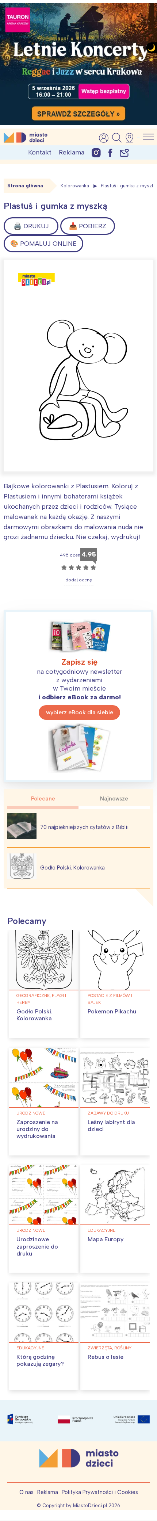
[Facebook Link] (110, 152)
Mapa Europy (105, 1239)
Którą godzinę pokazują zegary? (40, 1360)
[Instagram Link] (96, 152)
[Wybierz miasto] (132, 137)
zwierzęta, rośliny (109, 1347)
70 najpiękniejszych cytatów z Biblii (84, 827)
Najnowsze (114, 798)
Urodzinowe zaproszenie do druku (37, 1246)
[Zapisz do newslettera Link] (124, 152)
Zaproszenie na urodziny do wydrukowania (37, 1129)
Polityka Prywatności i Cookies (100, 1492)
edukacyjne (101, 1230)
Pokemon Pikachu (112, 1011)
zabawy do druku (108, 1113)
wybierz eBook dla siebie (79, 712)
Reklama (71, 152)
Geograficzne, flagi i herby (41, 999)
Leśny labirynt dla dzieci (111, 1125)
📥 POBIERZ (87, 226)
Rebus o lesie (105, 1356)
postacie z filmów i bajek (110, 999)
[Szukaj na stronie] (117, 137)
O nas (26, 1492)
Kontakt (39, 152)
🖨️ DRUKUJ (31, 226)
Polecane (43, 798)
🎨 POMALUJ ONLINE (43, 244)
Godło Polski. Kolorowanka (72, 867)
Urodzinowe (30, 1113)
